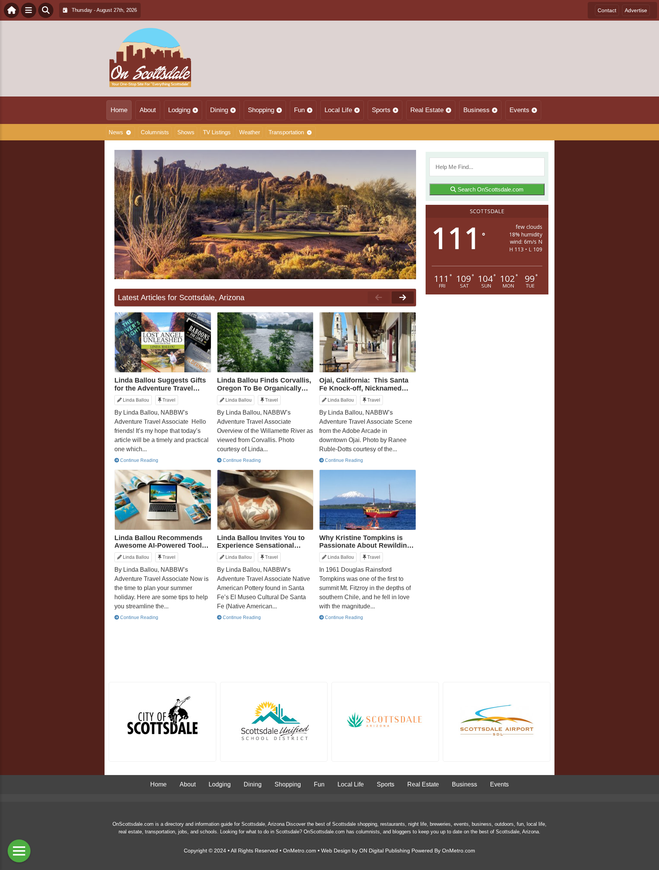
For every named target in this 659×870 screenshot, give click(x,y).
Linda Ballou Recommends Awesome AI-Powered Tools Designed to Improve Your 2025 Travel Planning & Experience (160, 541)
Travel (168, 400)
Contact (607, 10)
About (148, 110)
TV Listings (217, 132)
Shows (185, 132)
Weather (249, 132)
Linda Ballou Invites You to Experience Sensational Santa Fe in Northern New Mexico (261, 541)
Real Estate (427, 110)
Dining (219, 110)
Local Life (338, 110)
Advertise (636, 10)
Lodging (179, 110)
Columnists (155, 132)
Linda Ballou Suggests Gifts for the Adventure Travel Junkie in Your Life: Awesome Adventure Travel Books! (160, 384)
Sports (381, 110)
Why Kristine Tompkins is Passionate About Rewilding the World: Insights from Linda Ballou (365, 541)
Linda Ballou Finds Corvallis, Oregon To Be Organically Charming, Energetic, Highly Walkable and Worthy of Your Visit (264, 384)
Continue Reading (138, 460)
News (116, 132)
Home (119, 110)
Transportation (286, 132)
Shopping (261, 110)
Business (476, 110)
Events (519, 110)
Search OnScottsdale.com (490, 189)
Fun (299, 110)
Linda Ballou (135, 400)
